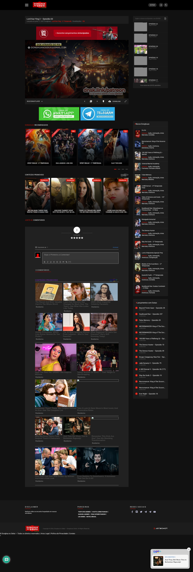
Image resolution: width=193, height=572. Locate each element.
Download (115, 101)
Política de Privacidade (59, 534)
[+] (70, 262)
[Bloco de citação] (63, 262)
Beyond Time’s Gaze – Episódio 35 (152, 308)
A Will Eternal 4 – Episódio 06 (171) (152, 369)
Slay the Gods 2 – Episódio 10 (150, 375)
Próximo (97, 101)
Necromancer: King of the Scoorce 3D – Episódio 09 (152, 382)
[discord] (137, 512)
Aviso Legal (45, 534)
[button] (115, 169)
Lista (91, 101)
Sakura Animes (83, 514)
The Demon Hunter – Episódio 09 (151, 351)
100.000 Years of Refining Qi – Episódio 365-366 (152, 339)
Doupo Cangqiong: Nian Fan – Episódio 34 (152, 357)
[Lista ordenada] (57, 262)
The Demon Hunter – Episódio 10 (151, 345)
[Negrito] (44, 262)
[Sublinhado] (50, 262)
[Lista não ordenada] (60, 262)
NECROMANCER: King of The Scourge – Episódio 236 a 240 (152, 332)
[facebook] (132, 512)
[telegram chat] (150, 512)
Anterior (85, 101)
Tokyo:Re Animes (84, 512)
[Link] (66, 262)
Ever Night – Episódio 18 (148, 394)
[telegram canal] (146, 512)
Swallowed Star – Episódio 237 (150, 314)
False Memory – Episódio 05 (150, 320)
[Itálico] (47, 262)
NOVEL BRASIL (91, 516)
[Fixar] (54, 262)
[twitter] (141, 512)
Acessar (115, 247)
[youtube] (154, 512)
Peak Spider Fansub (98, 514)
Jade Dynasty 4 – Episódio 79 (150, 363)
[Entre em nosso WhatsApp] (59, 114)
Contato (72, 534)
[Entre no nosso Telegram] (97, 114)
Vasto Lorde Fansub (99, 512)
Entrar (152, 5)
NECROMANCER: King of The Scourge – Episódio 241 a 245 (152, 326)
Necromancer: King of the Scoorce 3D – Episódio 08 (152, 388)
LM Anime (81, 516)
